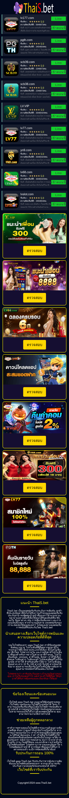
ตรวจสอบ (34, 251)
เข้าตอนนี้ (58, 28)
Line (58, 19)
